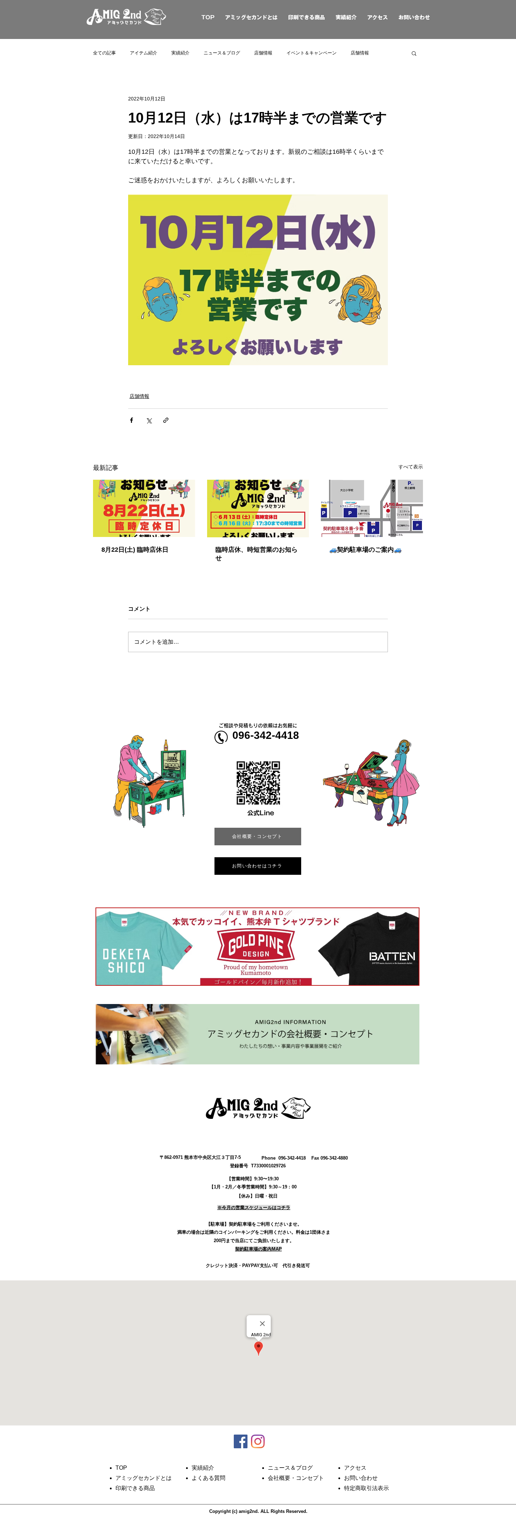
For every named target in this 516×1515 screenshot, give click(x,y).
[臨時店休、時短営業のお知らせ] (258, 508)
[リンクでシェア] (166, 420)
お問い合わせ (414, 17)
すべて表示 (410, 467)
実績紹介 (346, 17)
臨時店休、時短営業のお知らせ (257, 554)
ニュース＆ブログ (222, 52)
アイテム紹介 (143, 52)
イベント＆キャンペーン (311, 52)
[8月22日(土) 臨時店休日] (144, 508)
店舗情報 (263, 52)
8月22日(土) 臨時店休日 (134, 549)
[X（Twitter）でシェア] (148, 420)
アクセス (377, 17)
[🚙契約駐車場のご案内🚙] (372, 508)
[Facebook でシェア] (131, 420)
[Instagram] (258, 1441)
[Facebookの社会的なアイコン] (240, 1441)
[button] (414, 53)
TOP (199, 17)
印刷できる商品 (306, 17)
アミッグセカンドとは (251, 17)
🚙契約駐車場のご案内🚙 (365, 549)
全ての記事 (104, 52)
